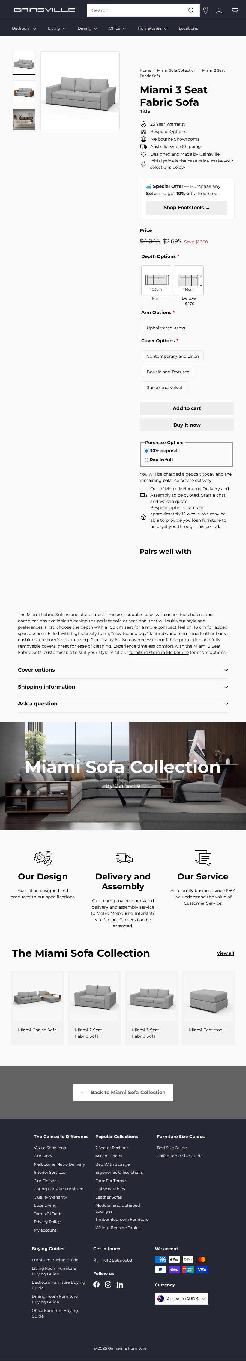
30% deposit (164, 450)
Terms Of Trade (48, 1213)
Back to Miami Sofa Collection (128, 1092)
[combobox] (143, 10)
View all (225, 953)
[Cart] (234, 10)
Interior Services (49, 1172)
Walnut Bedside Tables (117, 1227)
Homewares (150, 28)
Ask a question (38, 704)
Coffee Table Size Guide (180, 1155)
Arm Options (156, 312)
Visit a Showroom (51, 1147)
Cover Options (158, 340)
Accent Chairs (108, 1155)
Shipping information (46, 687)
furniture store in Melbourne (159, 652)
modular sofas (139, 614)
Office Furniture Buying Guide (55, 1313)
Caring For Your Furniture (58, 1188)
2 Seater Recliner (111, 1147)
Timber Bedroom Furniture (121, 1219)
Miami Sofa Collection (176, 70)
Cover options (36, 670)
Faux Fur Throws (111, 1180)
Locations (188, 28)
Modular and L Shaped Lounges (117, 1208)
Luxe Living (45, 1205)
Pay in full (161, 460)
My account (45, 1230)
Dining (85, 28)
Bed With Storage (112, 1164)
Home (145, 70)
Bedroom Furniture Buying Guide (58, 1285)
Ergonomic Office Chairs (119, 1172)
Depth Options (158, 256)
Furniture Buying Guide (55, 1259)
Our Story (43, 1155)
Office (115, 28)
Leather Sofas (108, 1197)
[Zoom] (80, 91)
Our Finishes (46, 1180)
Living (54, 28)
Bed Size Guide (172, 1147)
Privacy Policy (47, 1221)
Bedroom (22, 28)
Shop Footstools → (187, 207)
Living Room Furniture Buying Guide (54, 1271)
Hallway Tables (110, 1188)
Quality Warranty (50, 1197)
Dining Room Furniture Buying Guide (55, 1299)
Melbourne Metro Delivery (59, 1164)
